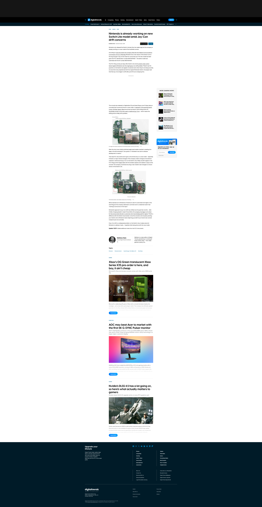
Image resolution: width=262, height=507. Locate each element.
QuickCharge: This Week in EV (130, 251)
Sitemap (158, 494)
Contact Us (138, 473)
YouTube (141, 446)
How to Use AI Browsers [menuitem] (137, 24)
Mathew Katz (112, 43)
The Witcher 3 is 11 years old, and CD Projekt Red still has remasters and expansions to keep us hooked (169, 129)
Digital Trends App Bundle (165, 479)
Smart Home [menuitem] (151, 20)
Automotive (138, 465)
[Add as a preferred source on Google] (144, 44)
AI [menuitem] (105, 20)
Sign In (171, 20)
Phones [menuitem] (117, 20)
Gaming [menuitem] (122, 20)
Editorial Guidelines (140, 477)
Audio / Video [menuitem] (138, 20)
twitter (117, 241)
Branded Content (163, 473)
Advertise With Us (140, 475)
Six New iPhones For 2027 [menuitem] (106, 24)
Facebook (133, 446)
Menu (85, 20)
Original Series (163, 465)
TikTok (144, 446)
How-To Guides (163, 462)
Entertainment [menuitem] (129, 20)
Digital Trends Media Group (93, 501)
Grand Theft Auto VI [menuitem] (95, 24)
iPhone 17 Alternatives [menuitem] (148, 24)
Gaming (138, 456)
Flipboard (152, 446)
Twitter (139, 446)
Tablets (161, 451)
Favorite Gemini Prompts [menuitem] (159, 24)
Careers (134, 488)
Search (176, 20)
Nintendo (111, 251)
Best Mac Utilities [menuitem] (117, 24)
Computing (138, 453)
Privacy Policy (161, 155)
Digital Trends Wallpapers (165, 475)
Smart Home (139, 460)
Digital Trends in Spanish (165, 477)
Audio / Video (139, 458)
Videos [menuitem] (158, 20)
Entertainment (139, 462)
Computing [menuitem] (110, 20)
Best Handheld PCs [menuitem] (126, 24)
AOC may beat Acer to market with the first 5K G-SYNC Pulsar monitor (169, 103)
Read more (113, 313)
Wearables (162, 453)
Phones (137, 451)
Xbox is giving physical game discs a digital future (169, 111)
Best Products (163, 460)
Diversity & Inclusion (136, 494)
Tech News (140, 251)
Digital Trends (92, 22)
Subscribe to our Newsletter (166, 470)
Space (161, 456)
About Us (138, 470)
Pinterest (147, 446)
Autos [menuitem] (145, 20)
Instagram (136, 446)
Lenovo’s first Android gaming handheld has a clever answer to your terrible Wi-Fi (169, 119)
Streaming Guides (164, 458)
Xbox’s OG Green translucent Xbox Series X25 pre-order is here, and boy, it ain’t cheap (169, 96)
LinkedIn (149, 446)
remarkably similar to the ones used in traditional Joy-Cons (124, 111)
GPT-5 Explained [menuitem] (170, 24)
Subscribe (172, 152)
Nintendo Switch (118, 251)
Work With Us (135, 491)
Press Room (159, 491)
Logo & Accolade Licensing (141, 479)
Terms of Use (135, 496)
